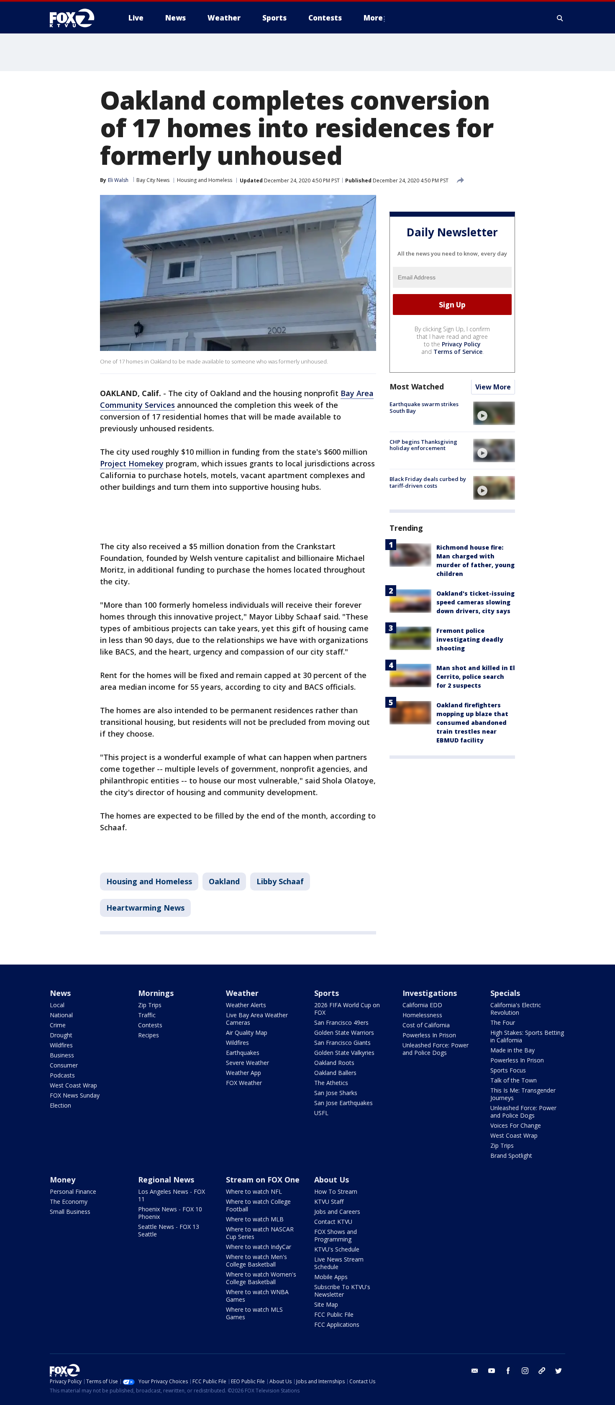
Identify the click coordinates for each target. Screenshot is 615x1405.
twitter (558, 1370)
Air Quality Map (246, 1032)
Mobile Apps (331, 1277)
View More (493, 387)
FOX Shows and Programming (335, 1235)
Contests (150, 1025)
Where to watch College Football (258, 1205)
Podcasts (62, 1075)
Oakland (224, 881)
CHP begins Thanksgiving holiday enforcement (423, 445)
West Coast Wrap (73, 1085)
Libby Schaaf (280, 881)
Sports (326, 993)
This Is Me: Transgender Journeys (523, 1094)
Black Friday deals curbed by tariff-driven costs (428, 482)
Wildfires (61, 1045)
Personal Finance (73, 1191)
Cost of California (426, 1025)
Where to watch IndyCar (258, 1247)
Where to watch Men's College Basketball (256, 1260)
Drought (61, 1035)
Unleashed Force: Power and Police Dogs (435, 1049)
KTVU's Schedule (336, 1249)
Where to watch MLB (255, 1219)
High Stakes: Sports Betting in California (527, 1036)
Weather (242, 993)
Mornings (156, 993)
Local (57, 1005)
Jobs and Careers (337, 1212)
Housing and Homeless (204, 180)
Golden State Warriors (344, 1032)
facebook (508, 1370)
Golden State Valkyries (344, 1053)
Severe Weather (247, 1063)
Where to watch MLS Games (254, 1313)
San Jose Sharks (335, 1093)
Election (60, 1105)
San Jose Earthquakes (343, 1103)
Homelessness (422, 1015)
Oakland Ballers (335, 1073)
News (60, 993)
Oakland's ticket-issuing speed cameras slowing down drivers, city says (475, 602)
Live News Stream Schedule (339, 1263)
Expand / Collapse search (560, 18)
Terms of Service (457, 352)
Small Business (70, 1212)
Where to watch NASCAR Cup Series (260, 1233)
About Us (331, 1180)
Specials (505, 993)
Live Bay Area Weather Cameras (257, 1018)
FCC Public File (334, 1314)
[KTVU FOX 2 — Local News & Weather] (77, 18)
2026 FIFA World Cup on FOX (347, 1008)
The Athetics (331, 1083)
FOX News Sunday (75, 1095)
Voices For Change (515, 1125)
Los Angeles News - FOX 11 (171, 1195)
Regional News (166, 1180)
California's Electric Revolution (515, 1008)
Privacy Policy (461, 344)
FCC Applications (336, 1324)
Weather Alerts (246, 1005)
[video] (494, 413)
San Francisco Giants (342, 1043)
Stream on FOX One (263, 1180)
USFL (321, 1113)
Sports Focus (508, 1070)
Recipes (148, 1035)
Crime (58, 1025)
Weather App (243, 1073)
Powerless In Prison (429, 1035)
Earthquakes (242, 1053)
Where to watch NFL (254, 1191)
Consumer (64, 1065)
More (373, 18)
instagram (525, 1370)
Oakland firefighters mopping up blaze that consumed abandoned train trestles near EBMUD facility (472, 723)
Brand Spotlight (511, 1155)
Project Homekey (132, 463)
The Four (502, 1022)
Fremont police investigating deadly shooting (469, 640)
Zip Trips (149, 1005)
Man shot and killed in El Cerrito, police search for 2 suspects (475, 677)
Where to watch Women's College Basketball (261, 1278)
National (61, 1015)
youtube (491, 1370)
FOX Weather (244, 1083)
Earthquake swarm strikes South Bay (424, 408)
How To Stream (335, 1191)
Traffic (147, 1015)
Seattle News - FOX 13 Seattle (168, 1230)
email (475, 1370)
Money (62, 1180)
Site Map (326, 1304)
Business (62, 1055)
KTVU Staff (328, 1201)
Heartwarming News (145, 908)
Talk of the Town (513, 1080)
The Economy (68, 1201)
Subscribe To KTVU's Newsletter (342, 1290)
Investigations (429, 993)
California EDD (422, 1005)
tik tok (541, 1370)
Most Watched (417, 387)
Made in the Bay (512, 1050)
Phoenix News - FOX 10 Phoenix (170, 1213)
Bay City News (152, 180)
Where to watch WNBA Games (257, 1295)
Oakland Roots (334, 1063)
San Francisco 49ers (341, 1022)
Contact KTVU (333, 1222)
